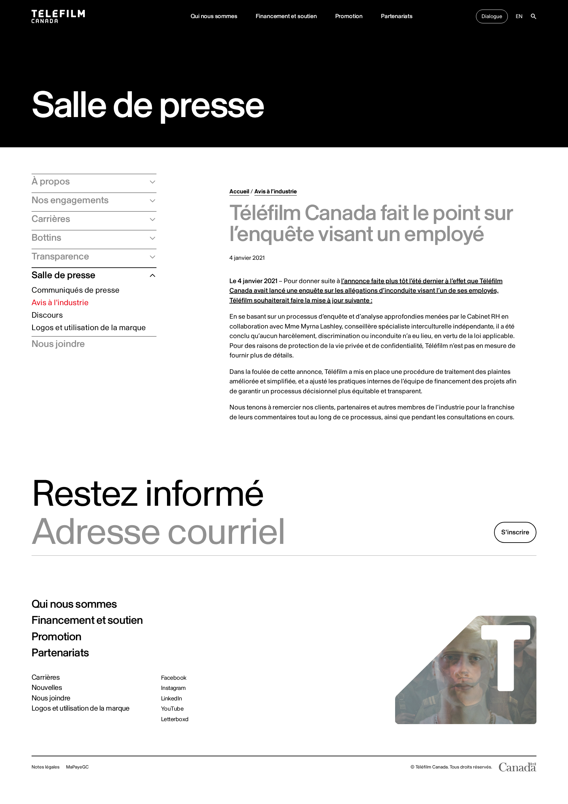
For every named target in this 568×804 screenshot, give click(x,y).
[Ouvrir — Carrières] (150, 219)
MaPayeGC (77, 767)
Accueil (239, 191)
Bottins (46, 238)
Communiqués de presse (76, 290)
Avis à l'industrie (60, 303)
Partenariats (397, 16)
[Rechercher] (533, 16)
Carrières (51, 219)
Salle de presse (63, 275)
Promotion (349, 16)
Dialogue (492, 16)
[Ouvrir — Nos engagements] (150, 200)
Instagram (173, 688)
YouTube (172, 709)
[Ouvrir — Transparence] (150, 256)
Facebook (173, 678)
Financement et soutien (286, 16)
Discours (47, 315)
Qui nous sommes (214, 16)
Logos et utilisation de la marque (89, 328)
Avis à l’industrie (275, 191)
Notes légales (45, 767)
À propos (51, 181)
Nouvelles (47, 688)
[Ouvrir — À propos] (150, 181)
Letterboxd (175, 719)
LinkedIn (171, 698)
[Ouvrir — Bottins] (150, 238)
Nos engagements (70, 200)
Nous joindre (58, 344)
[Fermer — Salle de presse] (150, 275)
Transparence (60, 256)
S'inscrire (515, 532)
